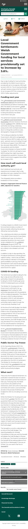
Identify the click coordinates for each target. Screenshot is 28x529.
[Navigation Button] (24, 9)
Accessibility (22, 523)
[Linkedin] (18, 516)
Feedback (21, 19)
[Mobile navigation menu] (24, 4)
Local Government (5, 464)
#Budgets (23, 456)
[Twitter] (9, 516)
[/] (10, 10)
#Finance (16, 456)
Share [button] (5, 19)
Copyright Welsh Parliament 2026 (10, 523)
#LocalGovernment (6, 456)
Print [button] (13, 19)
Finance (13, 464)
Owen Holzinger (13, 451)
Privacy (14, 525)
